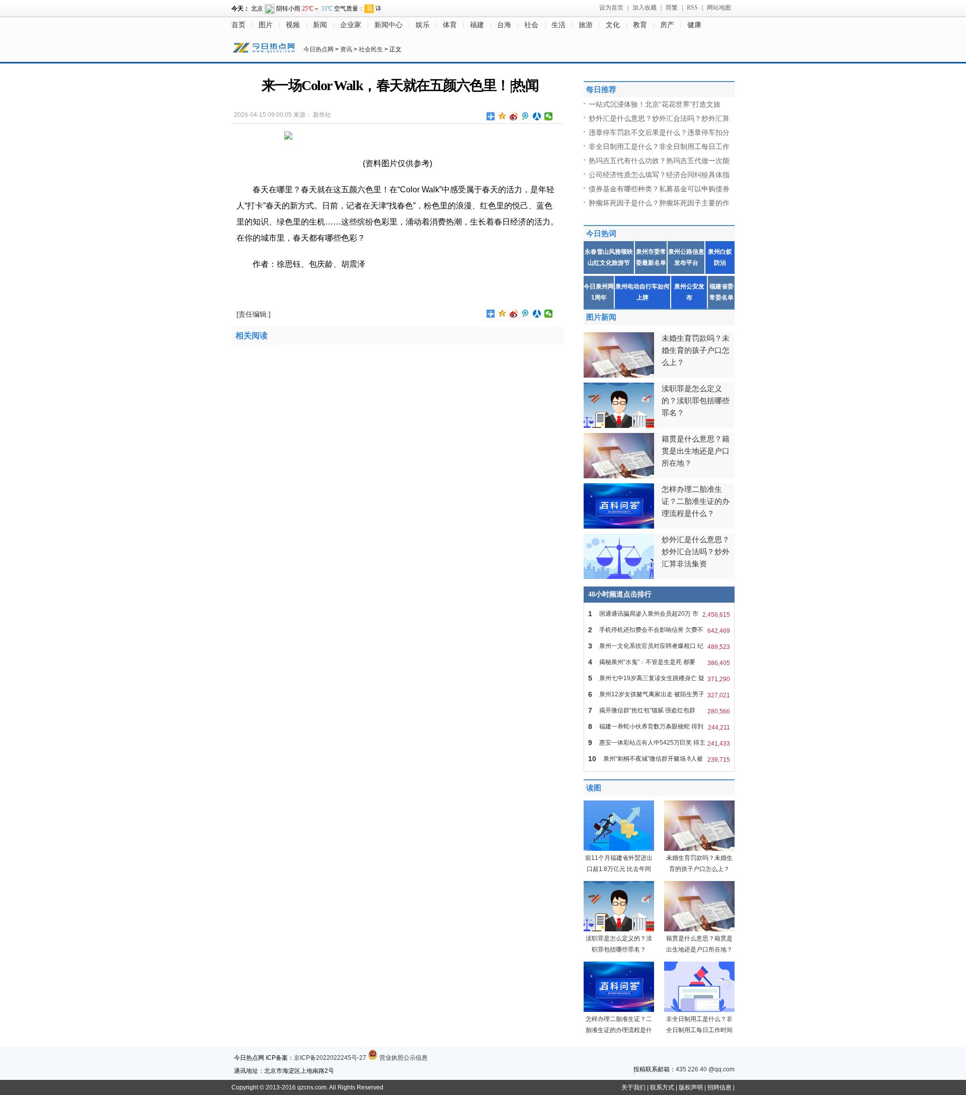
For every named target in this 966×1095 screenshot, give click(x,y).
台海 (504, 25)
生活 (558, 25)
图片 (266, 25)
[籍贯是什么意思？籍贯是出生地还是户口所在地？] (699, 929)
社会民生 (371, 49)
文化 (613, 25)
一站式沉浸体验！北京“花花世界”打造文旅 (654, 104)
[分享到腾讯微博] (525, 116)
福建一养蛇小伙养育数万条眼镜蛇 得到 (659, 726)
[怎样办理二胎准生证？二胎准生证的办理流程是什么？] (619, 1009)
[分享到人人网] (537, 116)
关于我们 (633, 1087)
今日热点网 (318, 49)
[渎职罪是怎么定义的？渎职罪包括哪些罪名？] (619, 929)
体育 (450, 25)
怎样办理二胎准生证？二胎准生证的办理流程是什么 (619, 1030)
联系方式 (662, 1087)
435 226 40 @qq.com (705, 1069)
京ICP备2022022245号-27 (330, 1057)
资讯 (346, 49)
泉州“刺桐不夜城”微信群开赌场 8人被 (659, 759)
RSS (692, 7)
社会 (531, 25)
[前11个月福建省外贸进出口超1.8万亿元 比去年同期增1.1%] (619, 848)
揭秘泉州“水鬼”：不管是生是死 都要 (659, 662)
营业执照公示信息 (403, 1057)
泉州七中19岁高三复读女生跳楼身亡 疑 (659, 678)
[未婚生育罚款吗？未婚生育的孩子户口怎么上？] (699, 848)
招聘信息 (719, 1087)
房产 (667, 25)
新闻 (320, 25)
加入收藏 (644, 7)
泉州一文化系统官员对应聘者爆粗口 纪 (659, 646)
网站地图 (719, 7)
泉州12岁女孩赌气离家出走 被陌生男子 (659, 694)
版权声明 (691, 1087)
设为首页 (611, 7)
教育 (640, 25)
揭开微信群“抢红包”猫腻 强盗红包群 (659, 710)
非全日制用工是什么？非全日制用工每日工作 (659, 146)
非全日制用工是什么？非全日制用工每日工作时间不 (699, 1030)
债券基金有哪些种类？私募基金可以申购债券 (659, 189)
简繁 (672, 7)
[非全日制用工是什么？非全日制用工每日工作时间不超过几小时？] (699, 1009)
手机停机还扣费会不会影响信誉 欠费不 (659, 630)
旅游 (586, 25)
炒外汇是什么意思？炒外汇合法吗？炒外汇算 (659, 118)
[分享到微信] (548, 116)
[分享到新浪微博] (514, 116)
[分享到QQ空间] (502, 116)
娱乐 (423, 25)
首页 (238, 25)
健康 (694, 25)
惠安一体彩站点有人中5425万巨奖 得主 (659, 743)
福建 (477, 25)
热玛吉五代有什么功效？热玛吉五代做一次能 (659, 161)
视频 (293, 25)
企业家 (350, 25)
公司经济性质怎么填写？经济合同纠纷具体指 (659, 175)
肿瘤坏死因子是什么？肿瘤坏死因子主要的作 (659, 203)
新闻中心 (388, 25)
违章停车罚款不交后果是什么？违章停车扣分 (659, 132)
